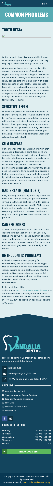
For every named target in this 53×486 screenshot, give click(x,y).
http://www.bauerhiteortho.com (31, 290)
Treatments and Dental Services (21, 395)
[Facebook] (5, 418)
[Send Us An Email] (11, 418)
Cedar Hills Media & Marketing (36, 482)
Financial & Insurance (16, 406)
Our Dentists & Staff (15, 391)
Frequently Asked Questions (19, 399)
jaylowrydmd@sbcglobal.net (22, 373)
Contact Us (10, 410)
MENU (44, 3)
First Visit (9, 403)
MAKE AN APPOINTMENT (28, 451)
